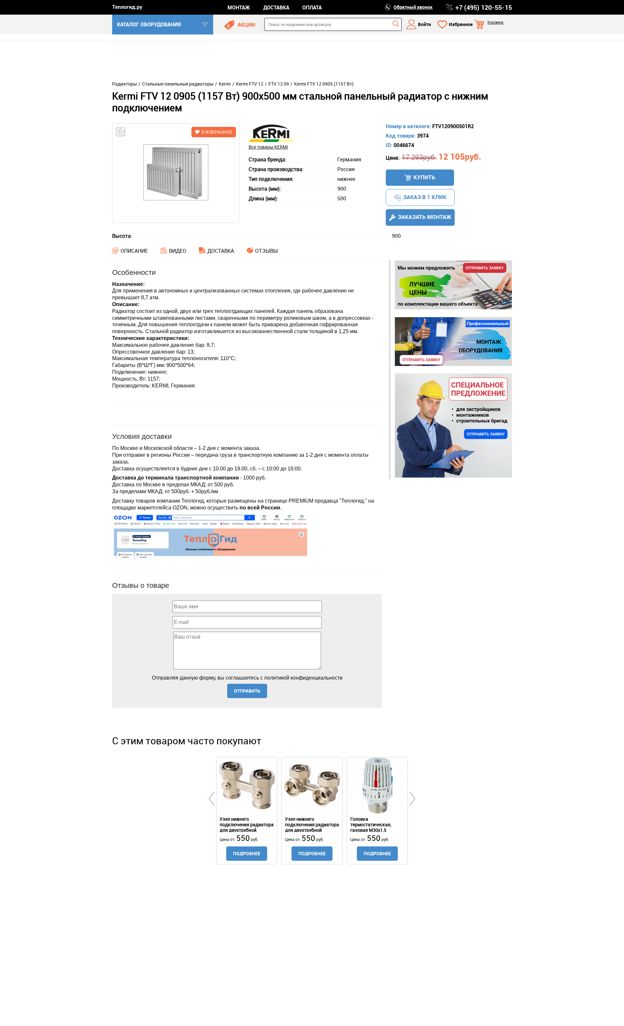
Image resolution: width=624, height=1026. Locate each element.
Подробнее (246, 853)
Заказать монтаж (424, 217)
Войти (424, 24)
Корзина (495, 22)
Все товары (268, 147)
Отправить (247, 691)
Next (412, 798)
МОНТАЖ (239, 7)
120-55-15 (483, 7)
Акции (246, 24)
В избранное (217, 132)
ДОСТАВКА (276, 7)
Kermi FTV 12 (249, 84)
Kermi (225, 84)
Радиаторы (124, 84)
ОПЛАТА (312, 7)
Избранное (461, 24)
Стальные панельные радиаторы (178, 84)
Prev (211, 798)
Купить (424, 177)
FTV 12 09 (278, 84)
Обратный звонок (413, 7)
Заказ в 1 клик (425, 197)
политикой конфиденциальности (303, 678)
